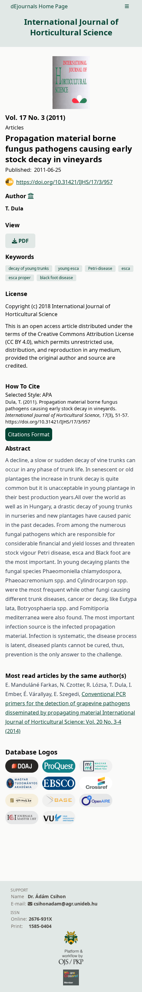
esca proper (20, 277)
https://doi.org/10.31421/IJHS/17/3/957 (64, 182)
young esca (68, 268)
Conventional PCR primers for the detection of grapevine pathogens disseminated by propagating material (67, 703)
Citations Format (29, 434)
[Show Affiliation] (31, 196)
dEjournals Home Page (39, 6)
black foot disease (56, 277)
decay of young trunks (29, 268)
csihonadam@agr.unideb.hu (65, 903)
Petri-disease (100, 268)
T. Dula (14, 208)
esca (126, 268)
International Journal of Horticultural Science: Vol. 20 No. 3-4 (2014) (70, 722)
